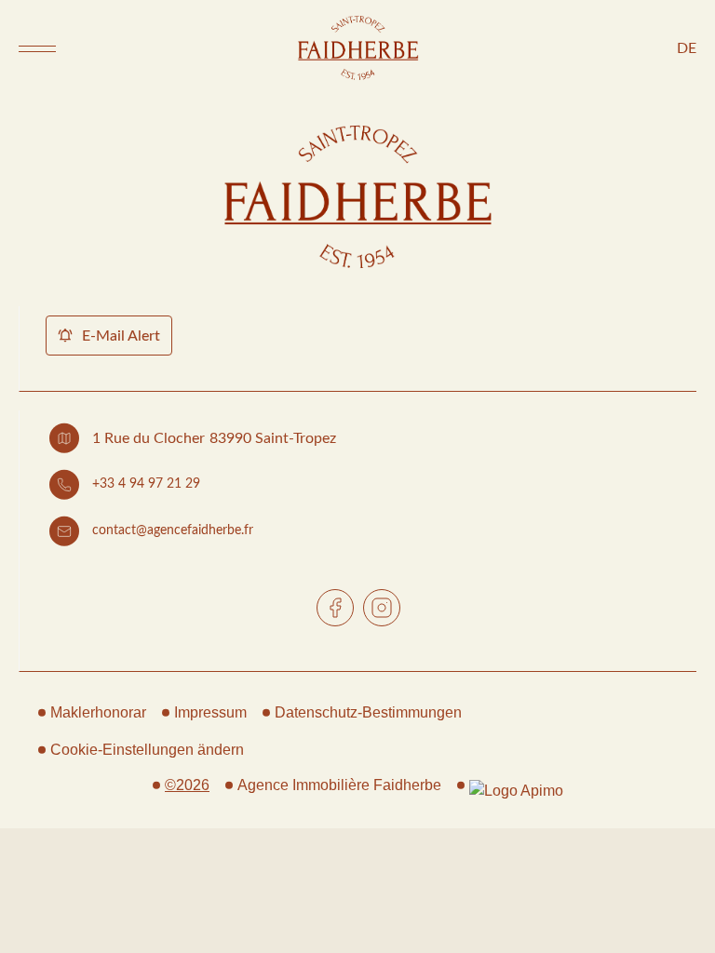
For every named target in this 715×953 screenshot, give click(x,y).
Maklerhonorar (98, 712)
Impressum (210, 712)
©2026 (187, 785)
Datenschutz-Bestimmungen (368, 712)
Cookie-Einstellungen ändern (147, 750)
